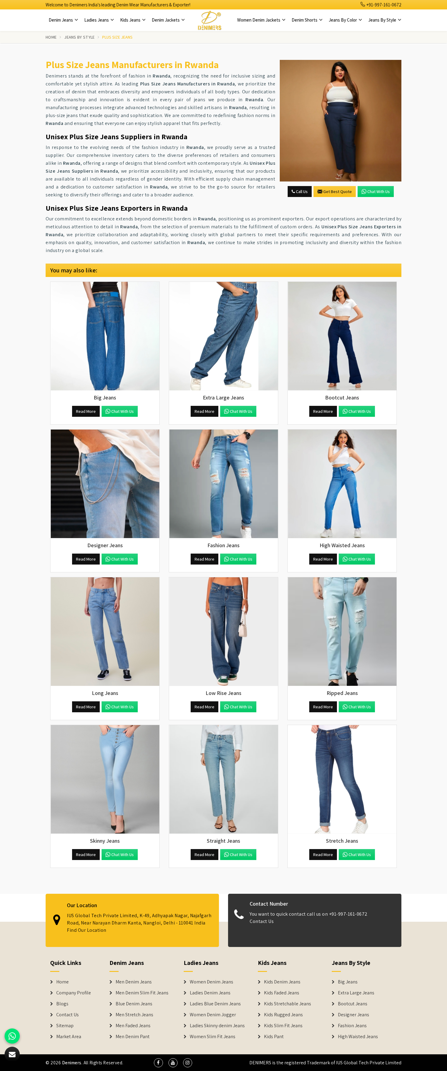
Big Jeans (348, 981)
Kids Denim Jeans (282, 981)
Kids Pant (274, 1036)
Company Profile (73, 992)
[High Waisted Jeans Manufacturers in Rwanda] (342, 484)
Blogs (62, 1003)
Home (51, 37)
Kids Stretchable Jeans (287, 1003)
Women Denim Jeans (211, 981)
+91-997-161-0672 (383, 5)
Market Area (68, 1036)
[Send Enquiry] (340, 120)
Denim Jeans (61, 20)
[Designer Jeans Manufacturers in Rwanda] (104, 484)
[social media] (158, 1062)
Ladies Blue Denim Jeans (215, 1003)
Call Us (301, 191)
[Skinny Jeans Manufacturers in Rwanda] (104, 779)
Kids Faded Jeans (281, 992)
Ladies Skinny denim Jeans (217, 1025)
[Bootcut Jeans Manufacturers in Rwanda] (342, 336)
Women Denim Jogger (213, 1014)
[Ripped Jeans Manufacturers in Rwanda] (342, 631)
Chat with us (378, 191)
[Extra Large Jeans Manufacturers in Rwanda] (223, 336)
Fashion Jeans (352, 1025)
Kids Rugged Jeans (283, 1014)
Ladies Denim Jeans (210, 992)
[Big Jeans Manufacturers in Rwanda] (104, 336)
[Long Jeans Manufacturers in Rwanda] (104, 631)
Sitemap (65, 1025)
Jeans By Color (343, 20)
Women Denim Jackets (259, 20)
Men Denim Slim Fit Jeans (142, 992)
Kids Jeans (130, 20)
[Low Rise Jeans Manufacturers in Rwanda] (223, 631)
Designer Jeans (353, 1014)
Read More (86, 411)
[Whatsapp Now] (12, 1036)
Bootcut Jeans (352, 1003)
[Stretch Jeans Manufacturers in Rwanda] (342, 779)
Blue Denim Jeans (134, 1003)
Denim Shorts (305, 20)
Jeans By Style (382, 20)
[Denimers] (209, 20)
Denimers (71, 1063)
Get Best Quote (337, 191)
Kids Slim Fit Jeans (283, 1025)
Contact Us (262, 921)
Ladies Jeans (97, 20)
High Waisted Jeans (358, 1036)
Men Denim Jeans (134, 981)
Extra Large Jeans (356, 992)
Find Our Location (86, 930)
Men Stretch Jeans (134, 1014)
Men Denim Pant (133, 1036)
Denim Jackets (166, 20)
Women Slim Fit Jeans (212, 1036)
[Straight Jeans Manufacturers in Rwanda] (223, 779)
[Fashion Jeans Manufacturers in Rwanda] (223, 484)
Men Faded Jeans (133, 1025)
